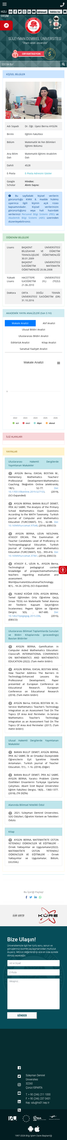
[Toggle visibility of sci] (16, 423)
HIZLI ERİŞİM (5, 14)
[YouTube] (33, 11)
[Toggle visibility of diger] (38, 423)
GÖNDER (22, 1015)
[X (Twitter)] (20, 11)
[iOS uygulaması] (37, 1128)
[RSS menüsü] (19, 1110)
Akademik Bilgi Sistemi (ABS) (26, 217)
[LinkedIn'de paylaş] (36, 897)
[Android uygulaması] (31, 1128)
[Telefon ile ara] (62, 4)
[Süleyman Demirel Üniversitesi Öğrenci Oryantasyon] (33, 54)
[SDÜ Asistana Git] (55, 22)
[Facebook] (15, 11)
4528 (27, 165)
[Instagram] (24, 11)
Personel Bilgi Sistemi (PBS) (38, 214)
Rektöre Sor (55, 12)
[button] (65, 11)
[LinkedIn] (29, 11)
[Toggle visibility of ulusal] (50, 423)
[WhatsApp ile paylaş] (40, 897)
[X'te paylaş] (31, 897)
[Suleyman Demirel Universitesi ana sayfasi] (33, 4)
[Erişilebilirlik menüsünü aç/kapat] (63, 570)
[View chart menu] (59, 363)
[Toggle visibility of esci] (26, 423)
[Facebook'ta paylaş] (27, 897)
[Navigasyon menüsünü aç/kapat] (6, 4)
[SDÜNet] (42, 11)
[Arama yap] (63, 64)
